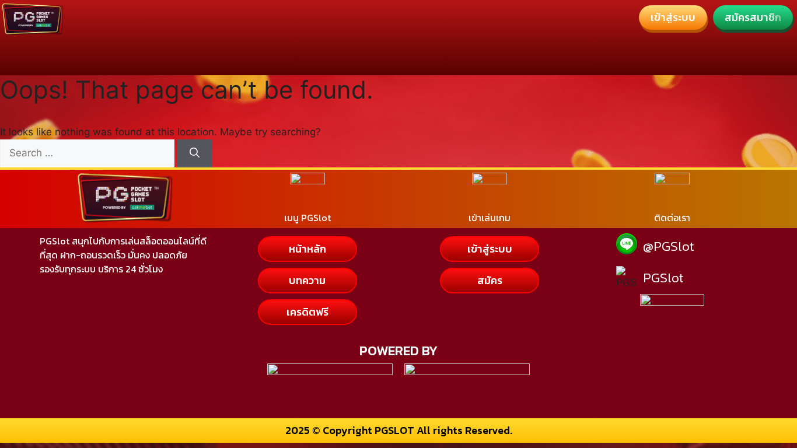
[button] (673, 17)
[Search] (194, 153)
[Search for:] (88, 153)
